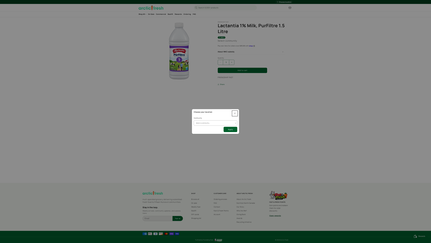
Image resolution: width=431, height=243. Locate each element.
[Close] (234, 113)
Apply (230, 129)
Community (198, 118)
